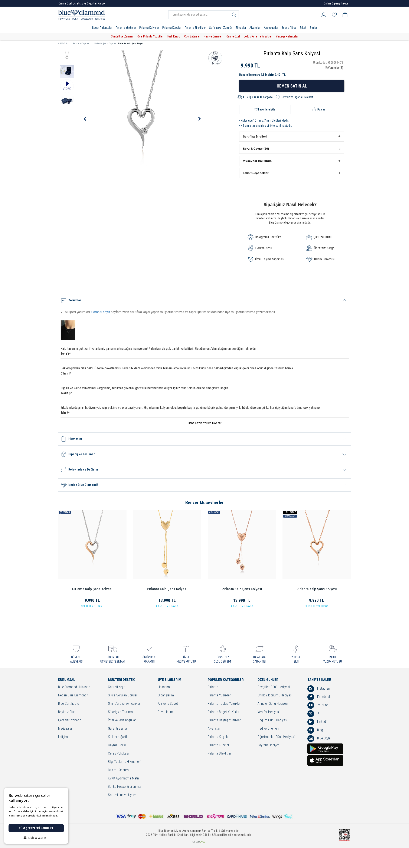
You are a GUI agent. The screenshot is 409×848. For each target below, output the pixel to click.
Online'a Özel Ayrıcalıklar (124, 704)
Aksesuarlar (271, 27)
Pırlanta (213, 687)
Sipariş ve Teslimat (121, 712)
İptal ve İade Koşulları (122, 720)
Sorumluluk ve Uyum (122, 795)
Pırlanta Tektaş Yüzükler (224, 704)
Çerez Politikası (118, 753)
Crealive (199, 841)
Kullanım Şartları (119, 737)
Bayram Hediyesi (269, 745)
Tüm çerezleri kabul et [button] (36, 828)
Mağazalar (65, 728)
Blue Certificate (68, 704)
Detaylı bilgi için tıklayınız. (24, 820)
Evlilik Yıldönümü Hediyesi (275, 695)
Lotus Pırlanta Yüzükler (258, 36)
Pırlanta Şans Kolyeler (105, 43)
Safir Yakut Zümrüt (220, 27)
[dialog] (36, 816)
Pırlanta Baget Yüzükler (223, 712)
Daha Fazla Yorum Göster (205, 423)
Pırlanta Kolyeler (149, 27)
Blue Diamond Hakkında (74, 687)
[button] (291, 136)
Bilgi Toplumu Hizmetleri (124, 762)
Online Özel (233, 36)
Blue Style (323, 738)
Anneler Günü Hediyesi (273, 704)
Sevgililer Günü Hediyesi (274, 687)
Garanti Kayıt (100, 312)
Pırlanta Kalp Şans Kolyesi (131, 43)
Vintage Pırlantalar (287, 36)
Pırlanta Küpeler (171, 27)
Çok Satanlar (192, 36)
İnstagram (323, 688)
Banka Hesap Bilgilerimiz (124, 787)
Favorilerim (165, 712)
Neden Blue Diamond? (73, 695)
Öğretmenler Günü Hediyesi (276, 737)
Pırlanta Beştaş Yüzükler (224, 720)
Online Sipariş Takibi (336, 3)
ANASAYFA (63, 43)
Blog (319, 730)
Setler (313, 27)
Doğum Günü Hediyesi (272, 720)
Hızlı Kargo (173, 36)
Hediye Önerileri (213, 36)
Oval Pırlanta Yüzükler (150, 36)
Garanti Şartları (118, 728)
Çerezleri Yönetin (69, 720)
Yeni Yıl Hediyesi (268, 712)
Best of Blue (289, 27)
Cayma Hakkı (117, 745)
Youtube (322, 705)
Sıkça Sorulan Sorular (122, 695)
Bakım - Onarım (118, 770)
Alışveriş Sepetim (169, 704)
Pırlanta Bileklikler (195, 27)
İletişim (63, 737)
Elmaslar (241, 27)
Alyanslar (255, 27)
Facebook (323, 697)
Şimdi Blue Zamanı (122, 36)
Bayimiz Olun (66, 712)
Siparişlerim (166, 695)
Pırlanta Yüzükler (126, 27)
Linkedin (322, 722)
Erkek (303, 27)
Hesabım (164, 687)
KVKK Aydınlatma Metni (124, 778)
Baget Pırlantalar (102, 27)
